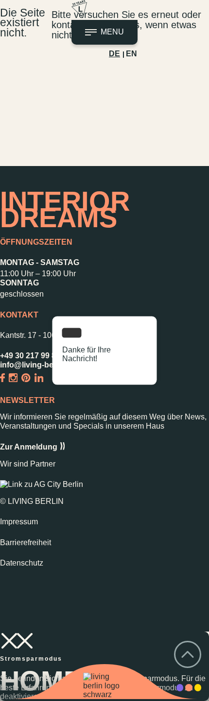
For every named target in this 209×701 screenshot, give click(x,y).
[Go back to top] (187, 655)
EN (131, 54)
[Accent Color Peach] (188, 687)
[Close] (72, 333)
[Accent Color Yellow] (197, 687)
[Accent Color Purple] (179, 687)
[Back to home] (104, 686)
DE (114, 54)
